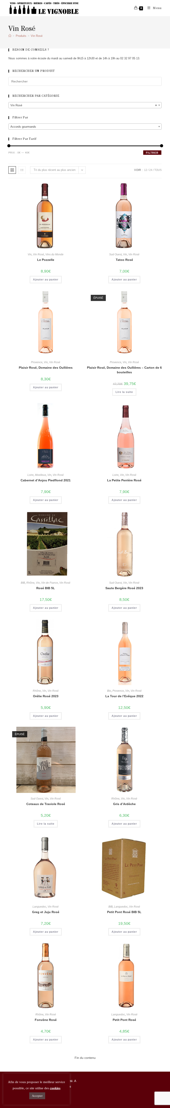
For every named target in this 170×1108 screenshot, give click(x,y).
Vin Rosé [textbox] (83, 105)
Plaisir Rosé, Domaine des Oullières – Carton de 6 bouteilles (124, 370)
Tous (158, 170)
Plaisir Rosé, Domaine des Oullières (46, 367)
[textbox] (85, 127)
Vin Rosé (36, 35)
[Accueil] (9, 35)
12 (145, 170)
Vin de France (49, 582)
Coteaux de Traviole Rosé (45, 804)
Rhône (30, 582)
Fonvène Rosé (46, 1020)
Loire (30, 474)
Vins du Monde (54, 254)
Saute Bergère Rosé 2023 (124, 588)
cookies (55, 1088)
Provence (36, 362)
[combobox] (84, 105)
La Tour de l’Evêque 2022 (124, 696)
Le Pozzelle (45, 260)
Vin (30, 254)
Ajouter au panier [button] (45, 279)
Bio (109, 690)
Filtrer (152, 152)
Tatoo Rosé (124, 260)
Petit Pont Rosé (124, 1020)
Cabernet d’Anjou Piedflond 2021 (46, 480)
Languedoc (39, 906)
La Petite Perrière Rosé (124, 480)
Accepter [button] (37, 1095)
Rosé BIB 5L (45, 588)
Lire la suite (124, 392)
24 (150, 170)
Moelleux (40, 474)
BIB (23, 582)
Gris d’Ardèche (124, 804)
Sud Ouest (115, 254)
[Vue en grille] (12, 170)
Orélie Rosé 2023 (45, 696)
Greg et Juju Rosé (45, 912)
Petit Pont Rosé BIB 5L (124, 912)
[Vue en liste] (22, 170)
